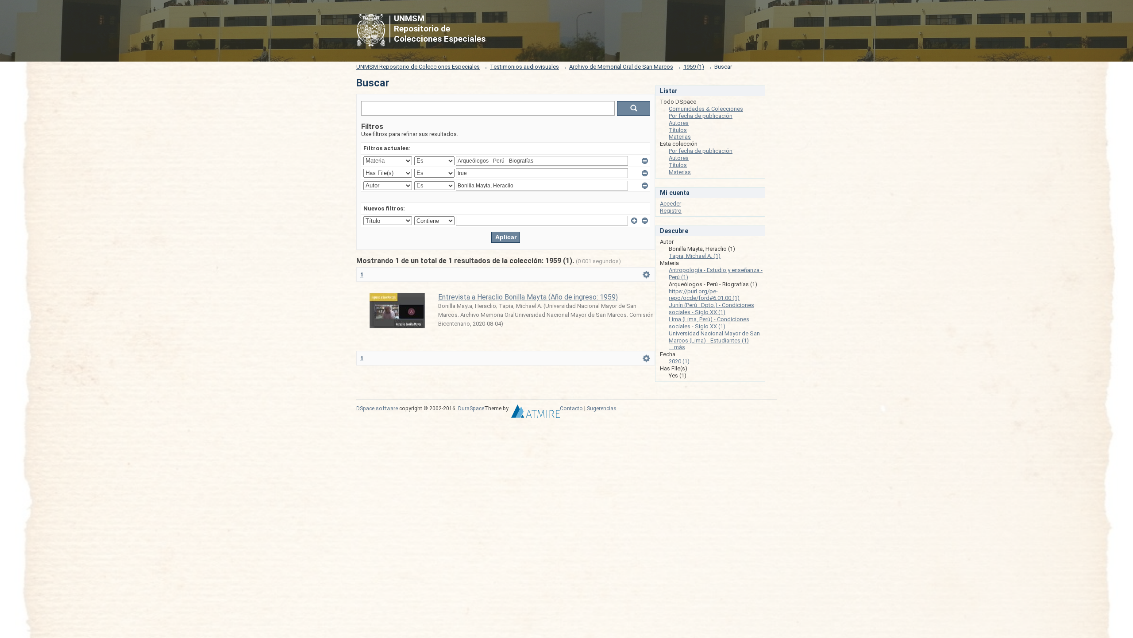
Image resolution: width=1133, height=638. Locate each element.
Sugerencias (602, 408)
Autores (679, 123)
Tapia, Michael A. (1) (695, 256)
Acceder (670, 203)
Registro (671, 210)
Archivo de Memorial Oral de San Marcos (621, 66)
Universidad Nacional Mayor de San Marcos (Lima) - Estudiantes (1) (714, 337)
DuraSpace (471, 408)
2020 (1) (679, 361)
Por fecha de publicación (700, 116)
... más (677, 347)
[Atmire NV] (535, 413)
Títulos (678, 130)
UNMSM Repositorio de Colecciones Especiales (418, 66)
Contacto (571, 408)
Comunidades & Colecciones (706, 108)
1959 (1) (693, 66)
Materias (680, 136)
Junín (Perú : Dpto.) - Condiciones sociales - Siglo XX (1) (711, 308)
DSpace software (377, 408)
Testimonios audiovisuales (524, 66)
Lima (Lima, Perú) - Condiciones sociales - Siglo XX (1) (709, 323)
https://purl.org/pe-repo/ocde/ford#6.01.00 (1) (704, 295)
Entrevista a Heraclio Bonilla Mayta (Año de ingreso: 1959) (528, 297)
